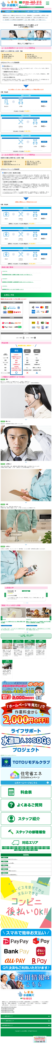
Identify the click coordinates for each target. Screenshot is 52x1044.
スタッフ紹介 (30, 1003)
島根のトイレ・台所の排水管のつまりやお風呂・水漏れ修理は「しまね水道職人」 (21, 1001)
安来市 (46, 847)
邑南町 (17, 850)
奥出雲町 (22, 848)
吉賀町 (34, 850)
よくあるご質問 (21, 1003)
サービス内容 (45, 1001)
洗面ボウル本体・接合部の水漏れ (12, 173)
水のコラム (37, 1003)
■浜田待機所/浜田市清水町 (7, 1010)
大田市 (38, 847)
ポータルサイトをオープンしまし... (9, 859)
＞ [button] (47, 595)
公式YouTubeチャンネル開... (7, 863)
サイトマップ (13, 1004)
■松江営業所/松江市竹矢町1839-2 (8, 1007)
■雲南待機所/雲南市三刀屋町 (7, 1011)
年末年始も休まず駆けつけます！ (9, 870)
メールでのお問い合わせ (31, 7)
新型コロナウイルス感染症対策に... (9, 874)
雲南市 (13, 848)
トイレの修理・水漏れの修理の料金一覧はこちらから (26, 636)
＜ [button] (5, 595)
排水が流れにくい (8, 66)
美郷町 (46, 848)
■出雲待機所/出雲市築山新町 (7, 1008)
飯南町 (30, 848)
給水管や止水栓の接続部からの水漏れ (13, 182)
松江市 (5, 847)
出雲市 (21, 847)
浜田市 (13, 847)
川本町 (38, 848)
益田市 (30, 847)
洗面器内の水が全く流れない (11, 71)
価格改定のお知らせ (5, 866)
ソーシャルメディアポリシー (24, 1004)
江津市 (5, 848)
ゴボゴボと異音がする (9, 77)
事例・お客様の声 (12, 1003)
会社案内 (44, 1003)
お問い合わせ (5, 1004)
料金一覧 (4, 1003)
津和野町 (26, 850)
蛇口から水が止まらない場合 (11, 189)
